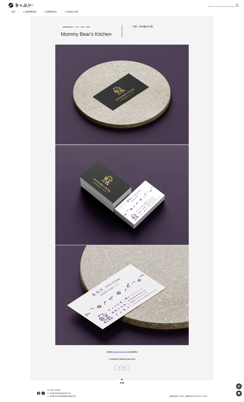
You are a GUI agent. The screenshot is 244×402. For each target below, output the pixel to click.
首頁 (13, 12)
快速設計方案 (72, 12)
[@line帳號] (239, 393)
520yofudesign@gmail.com (60, 393)
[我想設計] (239, 386)
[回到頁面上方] (122, 381)
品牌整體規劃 (30, 12)
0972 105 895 (55, 390)
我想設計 (233, 386)
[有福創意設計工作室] (21, 5)
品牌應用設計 (51, 12)
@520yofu (233, 393)
